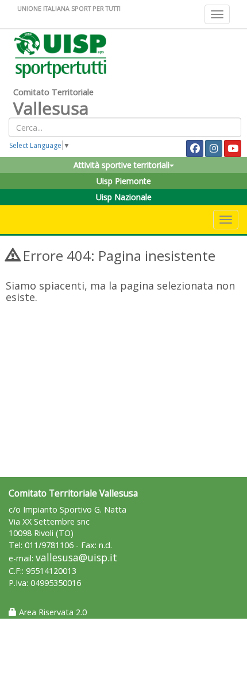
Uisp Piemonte (124, 180)
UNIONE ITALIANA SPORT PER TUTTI (69, 8)
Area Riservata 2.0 (52, 612)
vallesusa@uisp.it (76, 557)
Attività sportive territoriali (121, 164)
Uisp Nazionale (124, 197)
